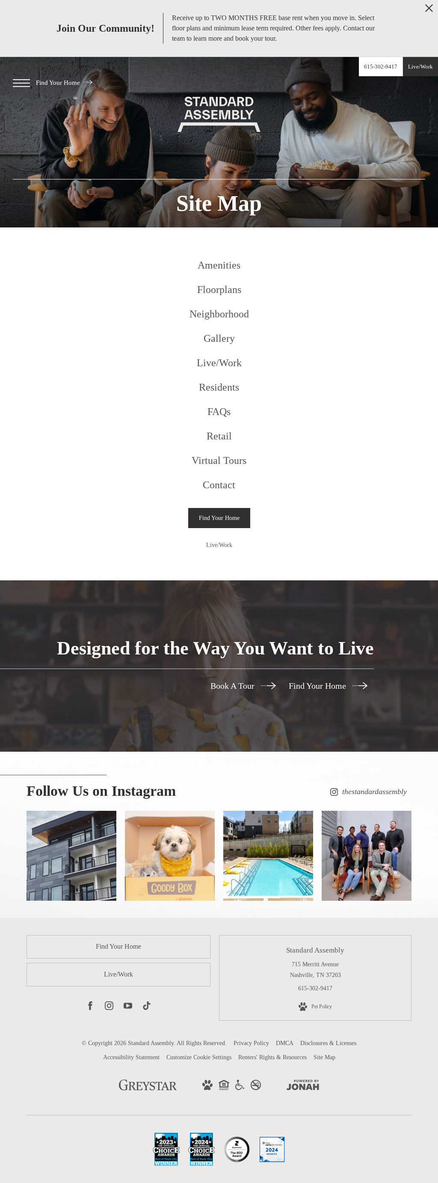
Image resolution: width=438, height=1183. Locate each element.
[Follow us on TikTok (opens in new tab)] (146, 1007)
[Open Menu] (21, 83)
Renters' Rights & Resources (272, 1057)
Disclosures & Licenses (328, 1043)
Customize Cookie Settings (198, 1057)
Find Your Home (59, 82)
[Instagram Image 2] (170, 856)
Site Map (324, 1057)
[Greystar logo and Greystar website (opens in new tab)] (148, 1089)
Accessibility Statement (131, 1057)
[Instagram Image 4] (366, 856)
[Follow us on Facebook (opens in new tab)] (90, 1007)
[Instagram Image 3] (268, 856)
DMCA (284, 1043)
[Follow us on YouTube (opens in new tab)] (128, 1007)
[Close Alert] (429, 10)
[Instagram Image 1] (71, 856)
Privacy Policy (251, 1043)
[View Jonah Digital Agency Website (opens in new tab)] (303, 1086)
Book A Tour (233, 685)
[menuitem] (219, 265)
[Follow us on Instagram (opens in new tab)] (109, 1007)
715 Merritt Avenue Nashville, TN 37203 (315, 969)
